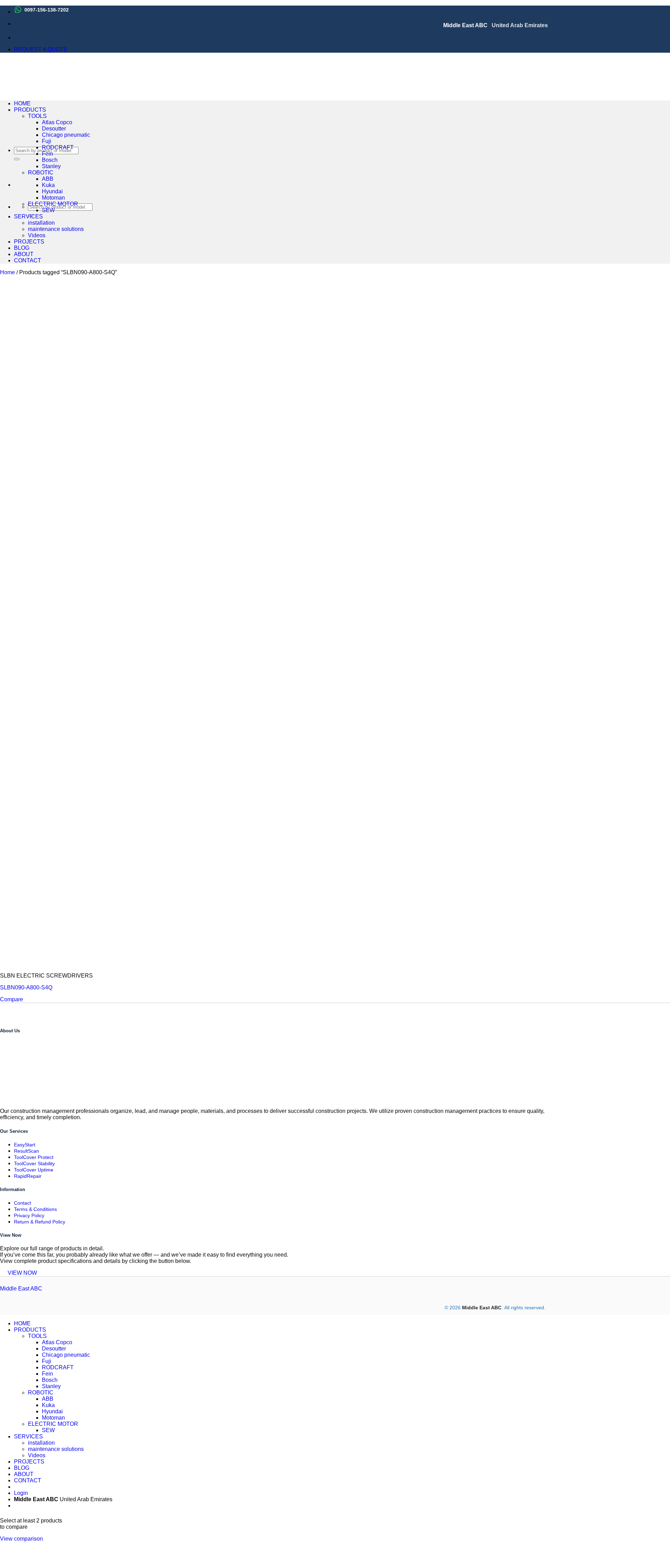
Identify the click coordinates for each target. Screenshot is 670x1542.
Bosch (50, 160)
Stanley (51, 166)
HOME (22, 103)
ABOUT (24, 254)
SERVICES (28, 216)
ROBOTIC (40, 172)
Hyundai (52, 191)
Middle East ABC (21, 1289)
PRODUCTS (30, 110)
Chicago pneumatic (66, 135)
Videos (36, 235)
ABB (47, 179)
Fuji (46, 141)
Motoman (53, 198)
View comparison (21, 1539)
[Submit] (17, 159)
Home (7, 272)
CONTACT (27, 260)
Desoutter (54, 129)
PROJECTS (29, 242)
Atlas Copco (57, 122)
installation (41, 223)
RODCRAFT (58, 147)
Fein (47, 154)
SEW (48, 210)
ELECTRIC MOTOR (53, 204)
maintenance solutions (56, 229)
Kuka (48, 185)
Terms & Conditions (35, 1209)
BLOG (21, 248)
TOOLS (37, 116)
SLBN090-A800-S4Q (26, 987)
